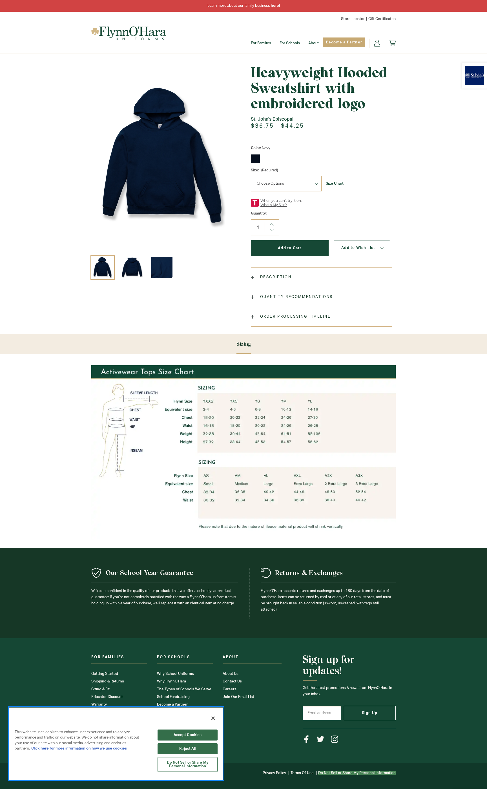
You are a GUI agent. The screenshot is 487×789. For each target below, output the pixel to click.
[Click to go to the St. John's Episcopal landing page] (474, 75)
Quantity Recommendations (295, 297)
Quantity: (259, 213)
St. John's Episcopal (272, 119)
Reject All (187, 749)
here (275, 6)
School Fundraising (173, 697)
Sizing (243, 344)
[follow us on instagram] (334, 739)
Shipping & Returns (107, 681)
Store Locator (353, 19)
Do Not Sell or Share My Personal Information (187, 764)
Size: (264, 170)
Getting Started (104, 674)
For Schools (290, 43)
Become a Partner (344, 42)
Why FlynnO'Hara (171, 681)
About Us (230, 674)
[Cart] (392, 43)
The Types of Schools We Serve (184, 689)
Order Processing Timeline (294, 317)
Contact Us (232, 681)
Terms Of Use (302, 773)
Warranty (99, 704)
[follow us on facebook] (306, 739)
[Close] (213, 718)
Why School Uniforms (175, 674)
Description (274, 277)
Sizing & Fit (100, 689)
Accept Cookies (188, 735)
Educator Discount (107, 697)
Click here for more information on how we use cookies (79, 748)
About (313, 43)
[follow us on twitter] (320, 739)
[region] (116, 743)
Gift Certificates (382, 19)
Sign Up (369, 713)
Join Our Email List (238, 697)
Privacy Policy (274, 773)
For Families (261, 43)
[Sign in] (377, 43)
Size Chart (335, 183)
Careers (229, 689)
